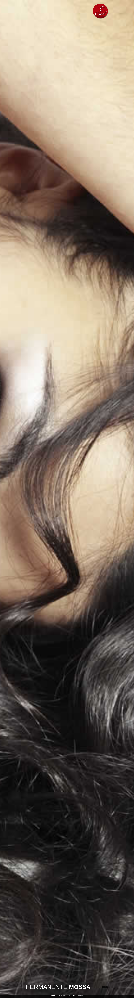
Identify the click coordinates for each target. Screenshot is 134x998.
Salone (59, 996)
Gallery (72, 996)
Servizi (65, 996)
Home (53, 996)
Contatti (79, 996)
